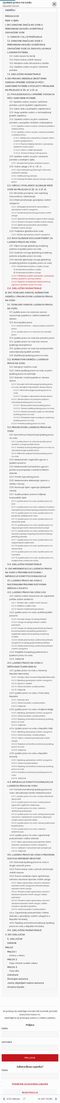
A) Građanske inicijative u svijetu (27, 269)
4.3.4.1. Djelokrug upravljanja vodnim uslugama (31, 732)
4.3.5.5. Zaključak (18, 778)
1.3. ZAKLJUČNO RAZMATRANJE (24, 74)
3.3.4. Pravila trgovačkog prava (24, 476)
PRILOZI (9, 947)
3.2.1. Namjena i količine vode (23, 367)
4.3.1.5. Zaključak (18, 690)
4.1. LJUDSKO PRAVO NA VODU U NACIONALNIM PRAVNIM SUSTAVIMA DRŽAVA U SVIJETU (26, 584)
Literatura (12, 974)
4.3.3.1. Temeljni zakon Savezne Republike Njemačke (33, 677)
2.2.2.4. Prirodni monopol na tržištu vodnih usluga (32, 222)
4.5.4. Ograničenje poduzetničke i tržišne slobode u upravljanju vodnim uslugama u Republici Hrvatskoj (29, 916)
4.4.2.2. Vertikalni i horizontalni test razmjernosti (31, 848)
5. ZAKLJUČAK (14, 939)
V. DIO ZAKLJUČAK (15, 934)
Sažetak (11, 943)
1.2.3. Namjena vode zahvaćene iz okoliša (29, 63)
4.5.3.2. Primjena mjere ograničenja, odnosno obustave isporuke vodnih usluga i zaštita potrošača (30, 894)
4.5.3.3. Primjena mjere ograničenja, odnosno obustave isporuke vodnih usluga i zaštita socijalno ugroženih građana (30, 903)
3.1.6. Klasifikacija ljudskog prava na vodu (28, 355)
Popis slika (14, 970)
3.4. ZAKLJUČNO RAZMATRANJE (24, 564)
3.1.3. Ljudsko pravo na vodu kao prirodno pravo (31, 338)
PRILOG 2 (12, 959)
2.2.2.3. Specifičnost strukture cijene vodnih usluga (32, 219)
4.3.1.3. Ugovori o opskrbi (21, 683)
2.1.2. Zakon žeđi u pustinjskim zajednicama (30, 108)
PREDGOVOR (12, 16)
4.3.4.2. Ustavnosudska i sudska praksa (28, 735)
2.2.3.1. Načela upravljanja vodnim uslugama (30, 234)
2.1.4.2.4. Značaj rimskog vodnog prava (30, 153)
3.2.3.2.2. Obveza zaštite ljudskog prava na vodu (34, 408)
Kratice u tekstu (17, 955)
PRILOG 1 (11, 951)
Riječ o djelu (12, 20)
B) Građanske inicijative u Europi (27, 272)
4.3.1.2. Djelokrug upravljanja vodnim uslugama (31, 680)
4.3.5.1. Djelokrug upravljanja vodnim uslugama (31, 760)
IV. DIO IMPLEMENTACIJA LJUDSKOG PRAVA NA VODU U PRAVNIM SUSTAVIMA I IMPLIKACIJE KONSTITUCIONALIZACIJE (28, 572)
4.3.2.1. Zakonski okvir (20, 700)
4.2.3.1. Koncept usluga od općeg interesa (29, 619)
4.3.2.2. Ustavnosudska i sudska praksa (28, 703)
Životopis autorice (17, 979)
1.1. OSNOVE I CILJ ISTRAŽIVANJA (24, 36)
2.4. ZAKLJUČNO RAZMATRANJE (24, 288)
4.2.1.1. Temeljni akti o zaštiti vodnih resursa (29, 603)
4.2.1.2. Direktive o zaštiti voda (23, 606)
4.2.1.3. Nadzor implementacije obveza (27, 609)
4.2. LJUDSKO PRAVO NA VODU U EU (26, 592)
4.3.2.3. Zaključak (18, 706)
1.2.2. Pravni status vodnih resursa (25, 59)
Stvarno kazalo (15, 987)
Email (5, 1028)
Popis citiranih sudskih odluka (23, 963)
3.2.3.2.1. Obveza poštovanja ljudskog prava (32, 405)
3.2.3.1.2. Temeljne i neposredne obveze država (33, 396)
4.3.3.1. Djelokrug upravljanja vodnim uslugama (31, 713)
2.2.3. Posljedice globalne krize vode (26, 231)
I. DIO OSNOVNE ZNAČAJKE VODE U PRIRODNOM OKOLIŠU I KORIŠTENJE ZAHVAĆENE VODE (24, 28)
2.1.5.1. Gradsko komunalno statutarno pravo (30, 163)
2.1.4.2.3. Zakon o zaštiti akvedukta (28, 150)
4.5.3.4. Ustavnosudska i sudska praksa (28, 909)
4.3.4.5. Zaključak (18, 750)
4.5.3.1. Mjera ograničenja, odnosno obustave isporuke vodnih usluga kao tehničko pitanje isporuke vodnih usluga (30, 886)
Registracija (30, 1092)
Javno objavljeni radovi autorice (25, 983)
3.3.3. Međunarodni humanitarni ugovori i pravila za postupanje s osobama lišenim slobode (29, 470)
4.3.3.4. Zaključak (18, 725)
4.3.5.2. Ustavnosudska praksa (24, 763)
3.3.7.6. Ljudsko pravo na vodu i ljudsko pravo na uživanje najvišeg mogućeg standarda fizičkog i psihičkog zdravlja (32, 534)
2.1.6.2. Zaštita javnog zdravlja (24, 176)
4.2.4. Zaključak (16, 658)
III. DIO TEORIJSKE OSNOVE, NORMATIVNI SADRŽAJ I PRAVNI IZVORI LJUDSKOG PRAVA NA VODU (29, 296)
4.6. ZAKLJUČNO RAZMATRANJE (24, 930)
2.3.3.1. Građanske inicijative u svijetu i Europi (30, 266)
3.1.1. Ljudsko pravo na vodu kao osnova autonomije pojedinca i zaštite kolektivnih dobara (29, 315)
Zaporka (7, 1042)
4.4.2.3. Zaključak (18, 851)
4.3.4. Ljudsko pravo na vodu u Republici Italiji (30, 728)
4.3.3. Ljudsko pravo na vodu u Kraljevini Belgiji (31, 709)
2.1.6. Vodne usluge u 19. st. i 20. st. (25, 166)
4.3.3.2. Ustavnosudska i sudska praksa (28, 716)
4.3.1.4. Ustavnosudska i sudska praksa (28, 686)
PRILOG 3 (12, 967)
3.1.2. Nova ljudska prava (20, 322)
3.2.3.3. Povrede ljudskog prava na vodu (28, 423)
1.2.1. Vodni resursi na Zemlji (22, 56)
